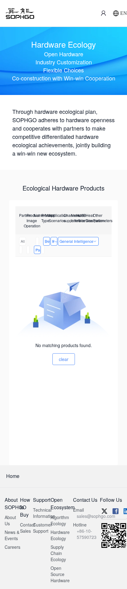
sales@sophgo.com (96, 516)
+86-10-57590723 (86, 534)
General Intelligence (76, 241)
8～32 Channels (54, 241)
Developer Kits (47, 241)
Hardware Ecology (60, 535)
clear (63, 359)
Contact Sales (27, 528)
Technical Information (44, 513)
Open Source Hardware (60, 574)
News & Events (12, 535)
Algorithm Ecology (60, 520)
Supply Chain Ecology (58, 553)
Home (12, 475)
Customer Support (42, 528)
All (23, 241)
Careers (12, 547)
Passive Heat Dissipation (38, 249)
